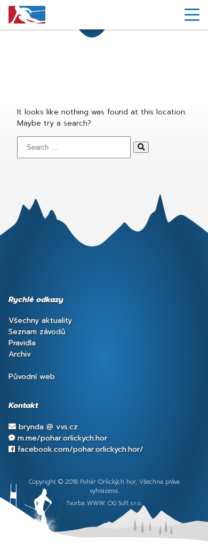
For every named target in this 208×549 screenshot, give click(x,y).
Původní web (32, 376)
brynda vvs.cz (47, 426)
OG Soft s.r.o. (125, 503)
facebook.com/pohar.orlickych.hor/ (79, 449)
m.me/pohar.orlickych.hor (61, 438)
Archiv (20, 354)
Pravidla (22, 343)
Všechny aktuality (40, 320)
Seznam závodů (37, 331)
